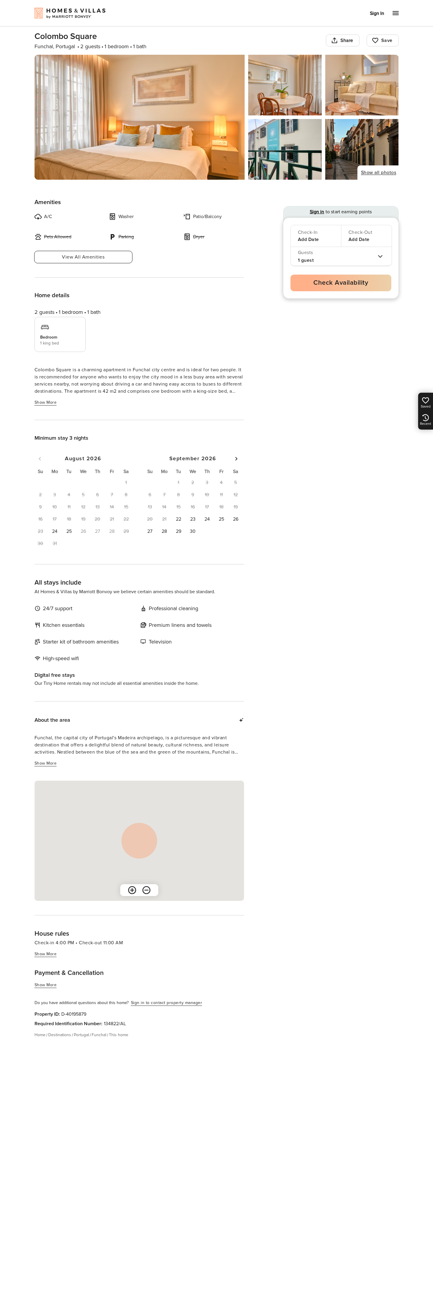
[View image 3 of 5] (362, 85)
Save (387, 40)
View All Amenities (83, 257)
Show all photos (378, 173)
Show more (46, 402)
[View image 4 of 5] (285, 149)
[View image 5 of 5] (362, 149)
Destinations (59, 1034)
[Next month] (236, 459)
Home (40, 1034)
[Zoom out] (146, 890)
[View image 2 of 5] (285, 85)
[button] (55, 531)
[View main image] (140, 117)
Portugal (81, 1034)
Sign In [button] (377, 13)
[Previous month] (40, 459)
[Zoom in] (132, 890)
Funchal (99, 1034)
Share (346, 40)
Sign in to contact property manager (166, 1002)
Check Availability (340, 283)
